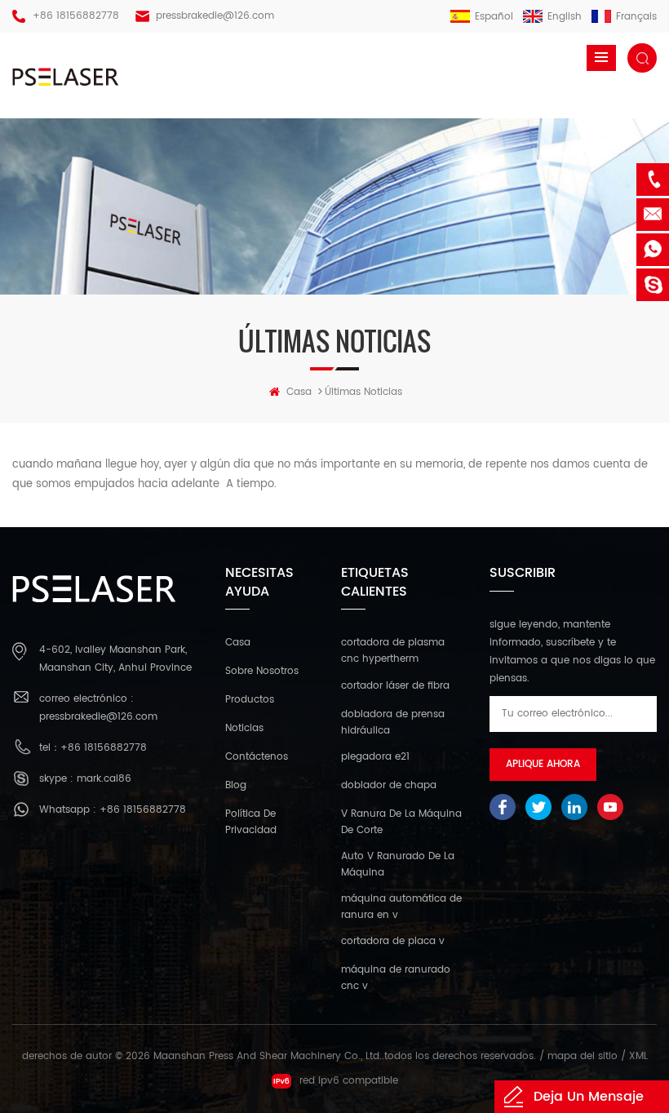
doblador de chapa (388, 785)
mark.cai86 (104, 779)
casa (299, 392)
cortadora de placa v (393, 941)
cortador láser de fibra (395, 686)
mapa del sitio (582, 1056)
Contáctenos (256, 757)
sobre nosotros (262, 671)
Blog (235, 785)
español (494, 16)
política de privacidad (251, 822)
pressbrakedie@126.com (215, 16)
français (636, 16)
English (564, 16)
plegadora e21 (375, 757)
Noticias (244, 728)
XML (638, 1056)
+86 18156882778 (76, 16)
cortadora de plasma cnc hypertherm (393, 651)
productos (249, 699)
